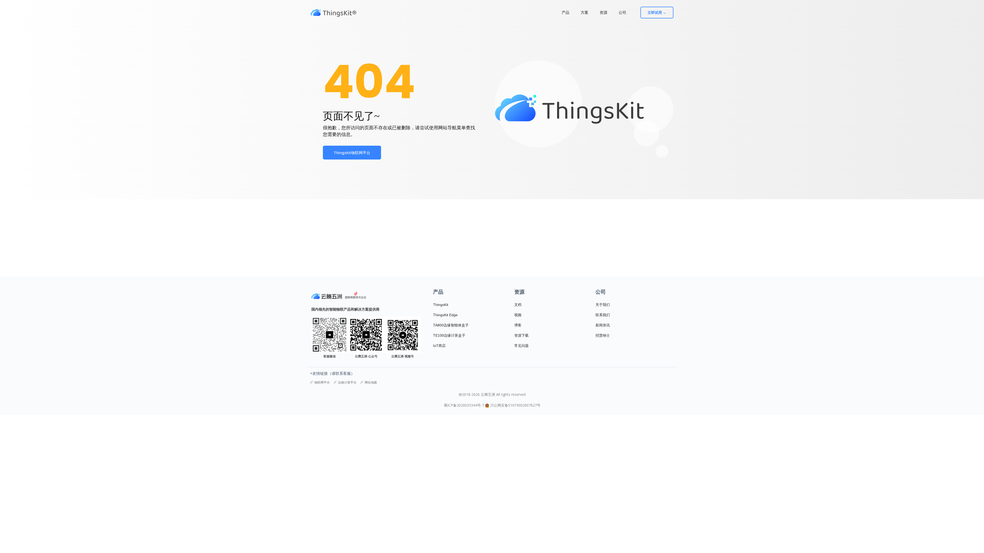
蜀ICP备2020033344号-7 (464, 405)
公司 (622, 12)
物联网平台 (322, 382)
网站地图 (371, 382)
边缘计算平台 (347, 382)
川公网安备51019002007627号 (515, 405)
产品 (565, 12)
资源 (603, 12)
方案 (584, 12)
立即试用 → (657, 12)
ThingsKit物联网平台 (352, 152)
